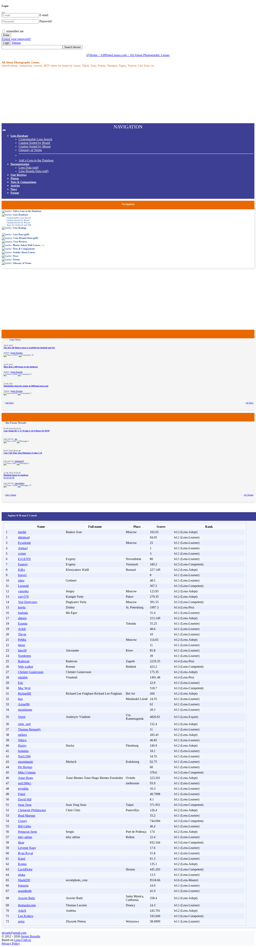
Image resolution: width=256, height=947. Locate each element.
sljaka (21, 874)
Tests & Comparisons (23, 182)
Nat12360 (24, 756)
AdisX (22, 910)
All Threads (248, 495)
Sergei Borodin (16, 353)
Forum (15, 192)
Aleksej (23, 548)
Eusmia (22, 623)
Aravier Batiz (26, 898)
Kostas (22, 864)
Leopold (23, 586)
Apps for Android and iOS (19, 225)
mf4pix (22, 734)
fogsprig (23, 885)
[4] (13, 477)
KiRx (21, 569)
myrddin (23, 788)
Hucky (22, 745)
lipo (20, 699)
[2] (7, 477)
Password (45, 21)
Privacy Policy (11, 943)
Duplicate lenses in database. (16, 475)
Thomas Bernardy (29, 729)
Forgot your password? (16, 39)
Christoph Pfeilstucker (32, 810)
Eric (20, 682)
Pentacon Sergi (27, 831)
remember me (15, 31)
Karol (21, 858)
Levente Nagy (27, 848)
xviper (22, 553)
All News (249, 403)
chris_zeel (24, 724)
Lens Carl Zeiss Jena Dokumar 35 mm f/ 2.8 (23, 453)
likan (21, 842)
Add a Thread (10, 495)
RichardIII (24, 693)
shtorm (22, 618)
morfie (22, 532)
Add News (9, 403)
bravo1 (22, 575)
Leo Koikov (25, 916)
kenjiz (22, 607)
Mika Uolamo (27, 772)
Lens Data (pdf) (29, 167)
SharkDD (24, 880)
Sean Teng (24, 804)
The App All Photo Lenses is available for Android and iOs (29, 348)
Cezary (22, 821)
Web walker (25, 666)
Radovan (23, 661)
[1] (5, 477)
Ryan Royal (25, 853)
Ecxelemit (24, 542)
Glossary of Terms (30, 150)
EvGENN (24, 559)
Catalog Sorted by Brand (34, 143)
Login (6, 42)
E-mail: (44, 15)
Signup (16, 42)
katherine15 (19, 461)
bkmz (21, 645)
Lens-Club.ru (22, 940)
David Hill (24, 799)
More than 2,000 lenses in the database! (21, 367)
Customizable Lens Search (35, 139)
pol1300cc (24, 783)
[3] (10, 477)
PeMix (22, 639)
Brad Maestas (26, 815)
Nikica (22, 740)
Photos (15, 178)
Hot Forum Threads (16, 422)
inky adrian (25, 837)
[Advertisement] (122, 95)
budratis (23, 612)
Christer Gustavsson (30, 672)
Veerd (21, 717)
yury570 (23, 596)
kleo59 (22, 650)
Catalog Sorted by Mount (35, 146)
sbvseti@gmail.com (14, 932)
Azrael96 (24, 704)
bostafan (23, 751)
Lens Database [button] (19, 135)
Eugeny (23, 564)
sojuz (21, 921)
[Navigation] (4, 130)
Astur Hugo (25, 778)
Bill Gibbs (24, 826)
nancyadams (19, 483)
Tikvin (22, 634)
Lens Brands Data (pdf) (33, 171)
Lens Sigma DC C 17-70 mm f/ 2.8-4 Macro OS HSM (26, 431)
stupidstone (25, 709)
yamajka (23, 591)
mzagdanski (25, 761)
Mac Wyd (24, 688)
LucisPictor (25, 869)
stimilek (23, 677)
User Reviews (18, 174)
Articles (15, 185)
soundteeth (25, 891)
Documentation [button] (20, 164)
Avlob (22, 629)
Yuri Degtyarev (27, 602)
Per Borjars (25, 767)
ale (16, 439)
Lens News (15, 339)
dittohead (24, 537)
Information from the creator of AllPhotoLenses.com (26, 386)
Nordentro (24, 656)
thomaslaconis (27, 905)
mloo (21, 580)
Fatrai (21, 794)
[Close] (3, 12)
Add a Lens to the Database (36, 160)
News (14, 189)
